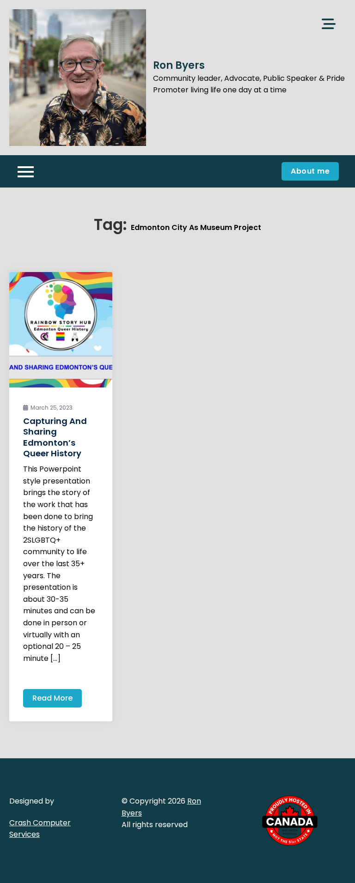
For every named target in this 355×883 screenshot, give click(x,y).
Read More (52, 698)
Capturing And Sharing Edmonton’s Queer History (55, 437)
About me (310, 171)
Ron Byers (179, 65)
